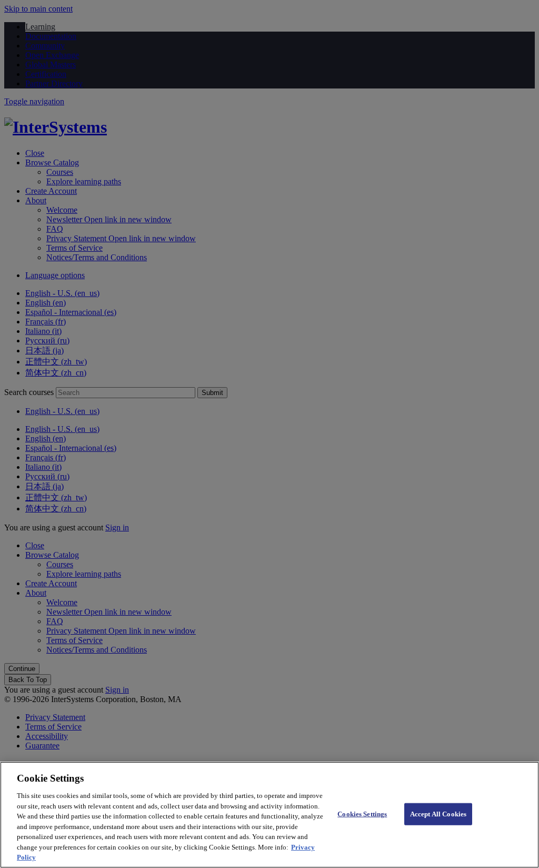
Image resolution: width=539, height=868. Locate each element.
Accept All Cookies (438, 814)
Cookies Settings (362, 814)
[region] (269, 815)
